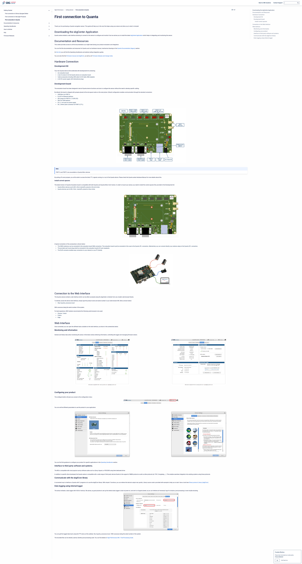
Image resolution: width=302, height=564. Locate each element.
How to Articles (8, 29)
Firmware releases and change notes (102, 56)
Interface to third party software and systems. (266, 33)
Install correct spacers (261, 21)
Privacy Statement (279, 556)
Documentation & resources (11, 23)
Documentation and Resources (261, 12)
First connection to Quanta (12, 20)
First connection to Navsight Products (15, 16)
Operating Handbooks (10, 26)
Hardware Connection (258, 14)
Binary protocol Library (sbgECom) (198, 482)
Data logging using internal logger (263, 38)
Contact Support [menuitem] (277, 3)
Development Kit (258, 17)
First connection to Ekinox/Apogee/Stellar (16, 13)
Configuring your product (260, 31)
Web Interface (256, 26)
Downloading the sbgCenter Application (263, 10)
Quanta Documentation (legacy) (126, 48)
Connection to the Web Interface (261, 24)
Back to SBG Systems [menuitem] (265, 3)
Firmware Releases (9, 35)
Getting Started (8, 10)
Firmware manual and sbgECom (75, 56)
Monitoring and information (261, 29)
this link (58, 52)
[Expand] (49, 23)
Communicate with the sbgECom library (265, 35)
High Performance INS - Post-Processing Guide (120, 537)
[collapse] (49, 10)
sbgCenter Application (136, 35)
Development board (259, 19)
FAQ (5, 32)
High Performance (59, 10)
